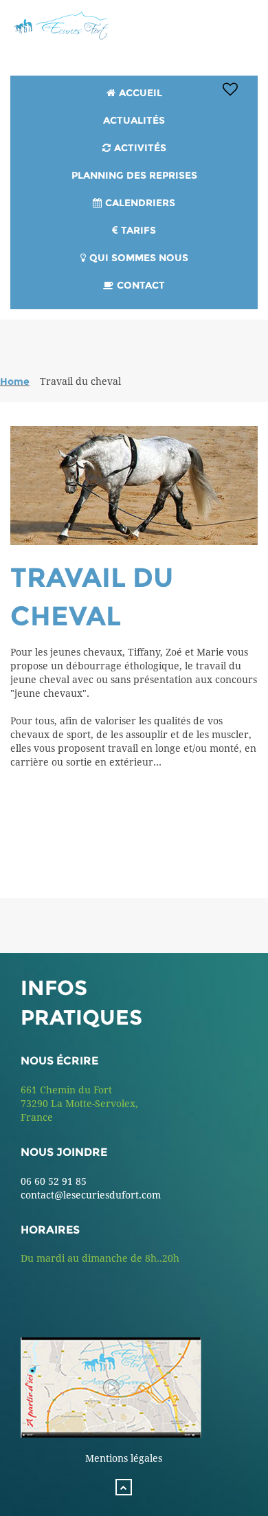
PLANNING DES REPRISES (134, 175)
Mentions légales (123, 1458)
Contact (141, 285)
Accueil (140, 93)
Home (15, 381)
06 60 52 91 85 (54, 1181)
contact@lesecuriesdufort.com (91, 1195)
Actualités (134, 120)
